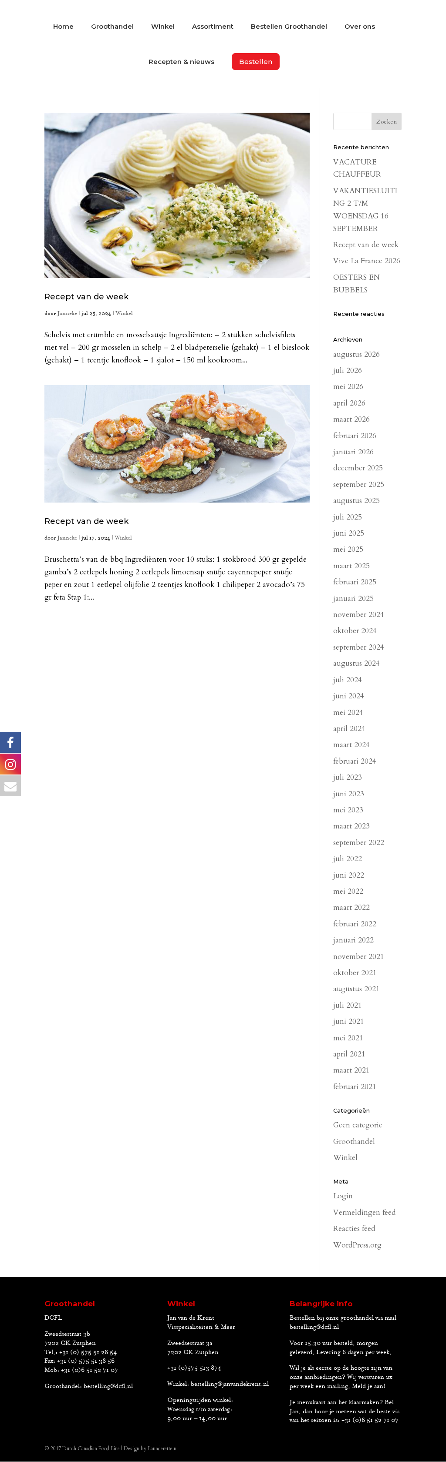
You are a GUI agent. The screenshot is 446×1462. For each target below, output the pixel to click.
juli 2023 (347, 777)
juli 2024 (347, 680)
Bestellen (255, 61)
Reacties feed (354, 1229)
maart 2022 (351, 907)
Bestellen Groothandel (289, 26)
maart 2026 (351, 419)
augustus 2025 (356, 501)
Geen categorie (357, 1125)
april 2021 (349, 1054)
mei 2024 (348, 713)
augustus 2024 (356, 663)
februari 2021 (354, 1087)
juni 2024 (348, 696)
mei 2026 (348, 387)
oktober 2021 (355, 973)
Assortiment (212, 26)
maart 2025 (351, 566)
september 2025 (358, 485)
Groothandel (112, 26)
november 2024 (358, 615)
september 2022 (358, 843)
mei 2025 (348, 549)
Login (343, 1196)
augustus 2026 (356, 354)
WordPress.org (357, 1245)
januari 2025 (353, 599)
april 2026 (349, 403)
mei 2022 (348, 891)
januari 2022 (353, 940)
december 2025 (358, 468)
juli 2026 (347, 371)
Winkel (163, 26)
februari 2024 (354, 761)
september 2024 (358, 647)
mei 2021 (348, 1038)
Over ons (360, 26)
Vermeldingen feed (364, 1212)
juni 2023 (348, 794)
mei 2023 (348, 810)
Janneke (67, 313)
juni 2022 (348, 875)
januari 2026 (353, 452)
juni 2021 (348, 1021)
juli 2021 (347, 1005)
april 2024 (349, 729)
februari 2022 (354, 924)
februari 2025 (354, 582)
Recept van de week (86, 297)
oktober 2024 (355, 631)
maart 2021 (351, 1070)
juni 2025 (348, 533)
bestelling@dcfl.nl (108, 1386)
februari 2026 (354, 436)
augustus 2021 (356, 989)
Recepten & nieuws (181, 62)
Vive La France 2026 (366, 261)
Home (63, 26)
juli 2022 (347, 859)
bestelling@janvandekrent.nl (230, 1384)
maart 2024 (351, 745)
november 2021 (358, 957)
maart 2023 (351, 826)
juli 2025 (347, 517)
